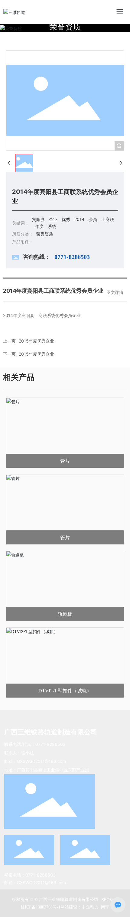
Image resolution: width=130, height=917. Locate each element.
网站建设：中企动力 (80, 906)
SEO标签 (109, 899)
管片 (65, 461)
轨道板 (65, 614)
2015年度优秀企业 (36, 354)
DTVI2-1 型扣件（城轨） (65, 690)
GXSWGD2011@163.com (41, 761)
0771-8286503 (50, 744)
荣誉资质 (65, 26)
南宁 (105, 906)
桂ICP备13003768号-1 (40, 907)
